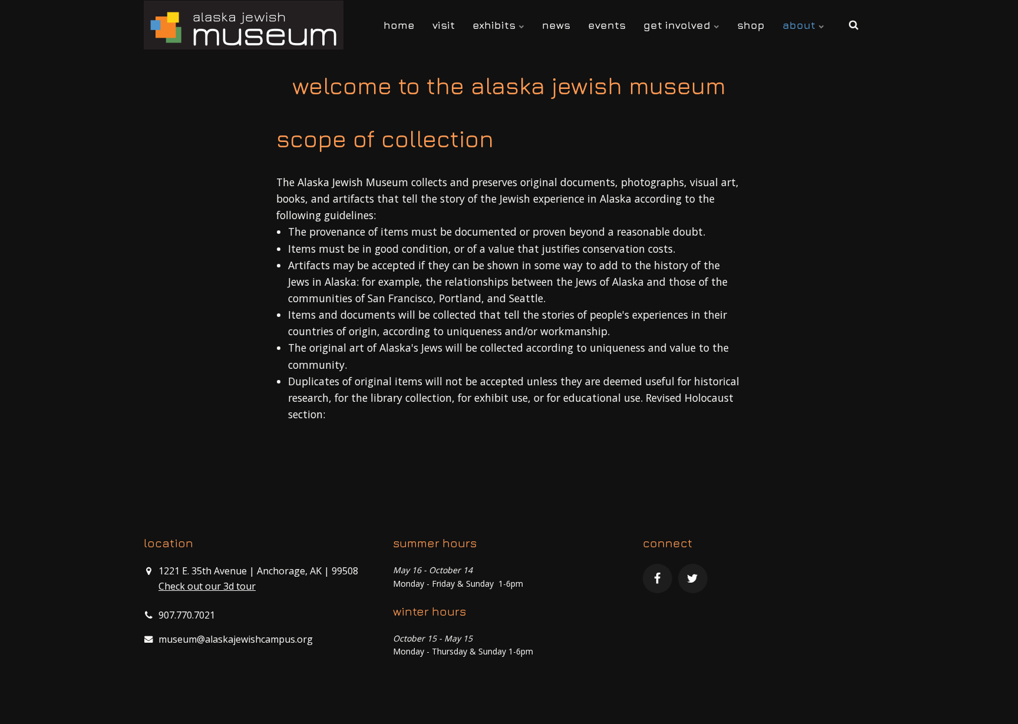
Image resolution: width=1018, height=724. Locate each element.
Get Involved (678, 25)
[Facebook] (657, 578)
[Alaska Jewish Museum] (243, 25)
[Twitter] (693, 578)
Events (607, 25)
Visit (443, 25)
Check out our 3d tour (207, 586)
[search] (853, 25)
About (800, 25)
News (556, 25)
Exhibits (495, 25)
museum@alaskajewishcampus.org (235, 639)
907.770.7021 (186, 615)
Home (399, 25)
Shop (751, 25)
